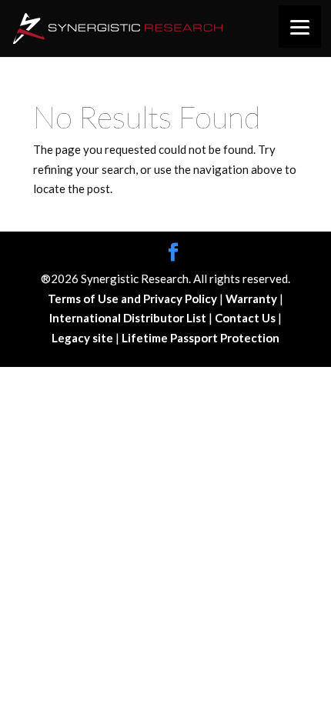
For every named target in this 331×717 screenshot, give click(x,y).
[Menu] (300, 26)
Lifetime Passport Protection (200, 338)
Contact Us (246, 318)
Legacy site (83, 338)
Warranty (252, 298)
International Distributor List (129, 318)
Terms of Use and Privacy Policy (133, 298)
